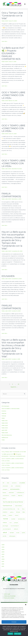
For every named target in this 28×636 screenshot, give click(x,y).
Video (3, 439)
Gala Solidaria (18, 505)
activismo (14, 482)
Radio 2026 (5, 21)
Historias (4, 413)
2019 (3, 561)
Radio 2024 (5, 427)
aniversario (5, 486)
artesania (5, 489)
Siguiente (14, 387)
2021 (3, 556)
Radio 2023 (5, 425)
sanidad (12, 532)
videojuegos (12, 536)
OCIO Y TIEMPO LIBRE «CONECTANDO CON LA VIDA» (13, 95)
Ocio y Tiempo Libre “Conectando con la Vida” (12, 16)
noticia (5, 522)
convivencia (6, 495)
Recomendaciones (7, 435)
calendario (11, 492)
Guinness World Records (9, 509)
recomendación (7, 529)
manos (16, 515)
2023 (3, 551)
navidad (13, 519)
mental (5, 519)
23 (18, 384)
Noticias (4, 415)
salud (5, 532)
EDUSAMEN (8, 276)
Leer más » (4, 41)
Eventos (4, 411)
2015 (3, 566)
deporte (20, 495)
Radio (3, 168)
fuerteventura (7, 505)
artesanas (17, 486)
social (17, 532)
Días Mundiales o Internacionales (10, 408)
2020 (3, 559)
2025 (3, 547)
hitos (23, 509)
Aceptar (14, 622)
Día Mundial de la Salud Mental (13, 502)
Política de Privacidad (9, 596)
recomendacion (14, 525)
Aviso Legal (7, 594)
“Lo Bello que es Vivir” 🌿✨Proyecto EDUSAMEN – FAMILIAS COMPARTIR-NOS (13, 53)
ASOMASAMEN (14, 489)
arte (12, 486)
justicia (11, 512)
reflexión (16, 529)
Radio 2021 (4, 420)
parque (16, 522)
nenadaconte (21, 519)
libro (24, 512)
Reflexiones (5, 437)
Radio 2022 (5, 423)
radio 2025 (8, 168)
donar (4, 498)
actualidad (22, 483)
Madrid (10, 515)
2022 (3, 554)
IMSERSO (5, 512)
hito (18, 509)
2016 (3, 564)
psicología (5, 525)
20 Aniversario (5, 406)
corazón (13, 495)
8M (3, 482)
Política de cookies (9, 598)
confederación (20, 492)
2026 (3, 544)
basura (4, 492)
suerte (23, 532)
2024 (8, 482)
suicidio (4, 536)
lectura (18, 512)
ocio (10, 522)
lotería (4, 515)
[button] (25, 604)
